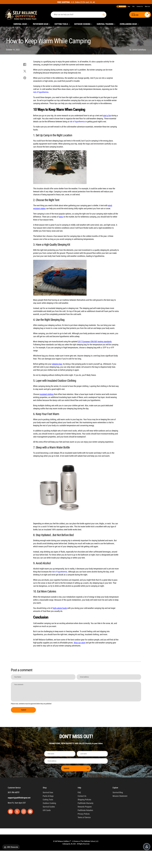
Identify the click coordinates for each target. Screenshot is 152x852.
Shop (45, 787)
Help (129, 6)
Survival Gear (48, 792)
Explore (115, 787)
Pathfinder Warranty (85, 803)
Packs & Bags (48, 796)
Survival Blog (118, 792)
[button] (146, 846)
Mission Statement (120, 796)
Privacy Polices (84, 814)
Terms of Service (84, 817)
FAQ (133, 6)
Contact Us (140, 6)
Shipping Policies (84, 799)
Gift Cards (47, 810)
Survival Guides (49, 807)
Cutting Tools (48, 799)
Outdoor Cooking (49, 803)
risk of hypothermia (40, 92)
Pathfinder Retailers (85, 810)
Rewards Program (85, 807)
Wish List (147, 6)
